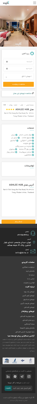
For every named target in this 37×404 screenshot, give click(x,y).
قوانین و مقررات (29, 283)
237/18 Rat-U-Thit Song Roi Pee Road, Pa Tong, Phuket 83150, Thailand (19, 114)
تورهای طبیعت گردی (27, 303)
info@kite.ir (22, 253)
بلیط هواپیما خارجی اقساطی (24, 332)
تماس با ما (30, 279)
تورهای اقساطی (29, 307)
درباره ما (31, 275)
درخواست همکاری (28, 267)
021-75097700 (23, 235)
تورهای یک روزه (29, 292)
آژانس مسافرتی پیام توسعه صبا (21, 336)
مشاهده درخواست (18, 84)
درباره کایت (29, 287)
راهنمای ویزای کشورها (27, 328)
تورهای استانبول (28, 300)
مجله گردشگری (29, 324)
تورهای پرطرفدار (27, 311)
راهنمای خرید (30, 271)
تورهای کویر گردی (28, 296)
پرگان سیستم (14, 400)
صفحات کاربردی (28, 262)
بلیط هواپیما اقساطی (27, 316)
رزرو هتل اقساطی (28, 320)
